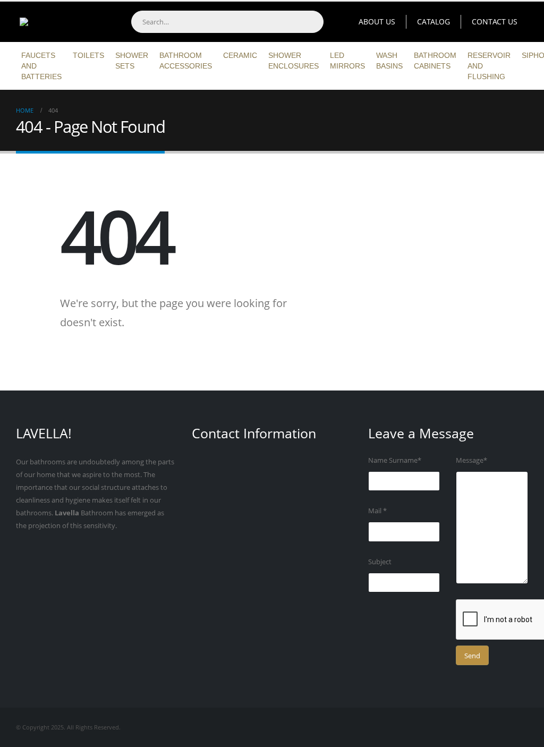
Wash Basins (389, 60)
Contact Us (494, 21)
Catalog (433, 21)
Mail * (377, 510)
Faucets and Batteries (41, 66)
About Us (377, 21)
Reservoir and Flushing (489, 66)
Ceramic (240, 55)
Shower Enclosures (293, 60)
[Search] (312, 21)
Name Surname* (394, 460)
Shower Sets (131, 60)
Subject (380, 561)
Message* (471, 460)
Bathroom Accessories (185, 60)
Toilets (88, 55)
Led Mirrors (347, 60)
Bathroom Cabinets (435, 60)
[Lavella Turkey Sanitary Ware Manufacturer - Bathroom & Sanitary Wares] (61, 22)
